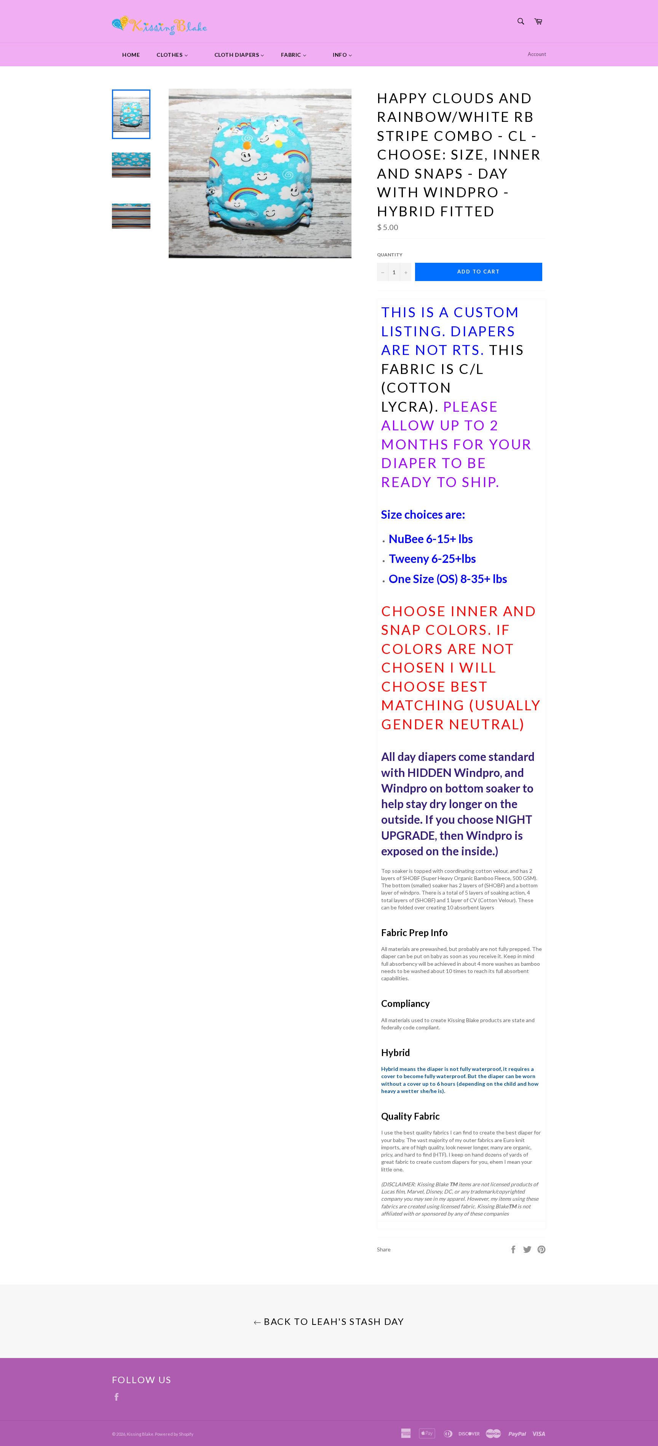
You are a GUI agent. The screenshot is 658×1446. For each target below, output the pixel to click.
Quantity (389, 254)
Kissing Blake (140, 1434)
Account (537, 54)
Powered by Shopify (174, 1434)
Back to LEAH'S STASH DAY (332, 1321)
